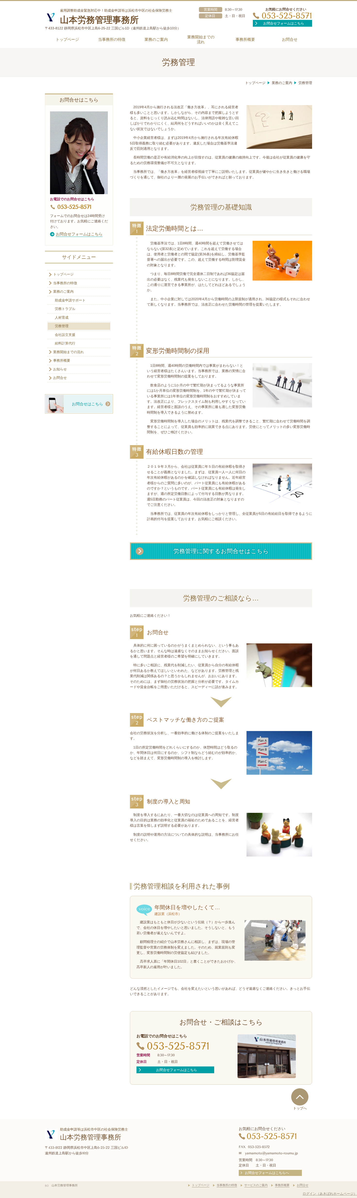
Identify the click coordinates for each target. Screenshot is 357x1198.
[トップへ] (300, 1096)
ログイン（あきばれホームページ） (330, 1194)
